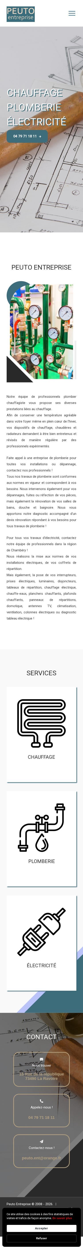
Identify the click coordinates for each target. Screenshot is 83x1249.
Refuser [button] (41, 1238)
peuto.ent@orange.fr (41, 1158)
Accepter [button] (41, 1228)
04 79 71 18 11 (25, 136)
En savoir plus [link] (62, 1218)
